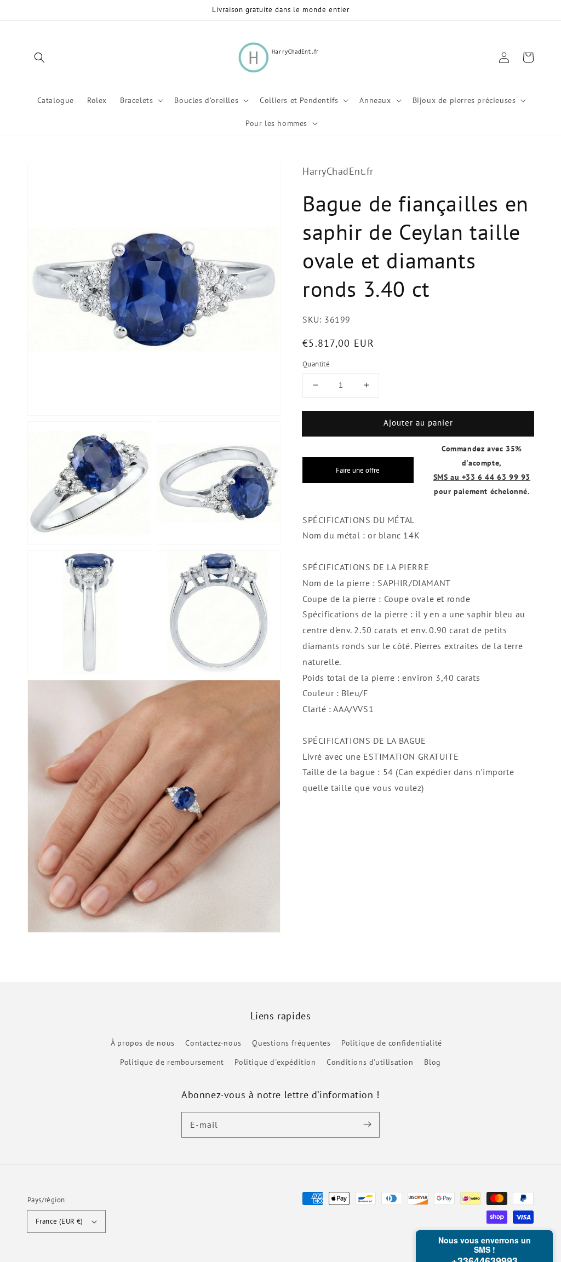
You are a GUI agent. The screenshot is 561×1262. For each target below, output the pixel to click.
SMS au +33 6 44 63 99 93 (481, 477)
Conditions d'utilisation (370, 1062)
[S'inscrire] (367, 1124)
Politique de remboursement (172, 1062)
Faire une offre (358, 470)
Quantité (316, 364)
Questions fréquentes (291, 1043)
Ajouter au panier (418, 422)
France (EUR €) (59, 1221)
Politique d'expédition (275, 1062)
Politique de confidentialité (391, 1043)
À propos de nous (143, 1043)
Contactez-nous (213, 1043)
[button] (39, 57)
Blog (432, 1062)
